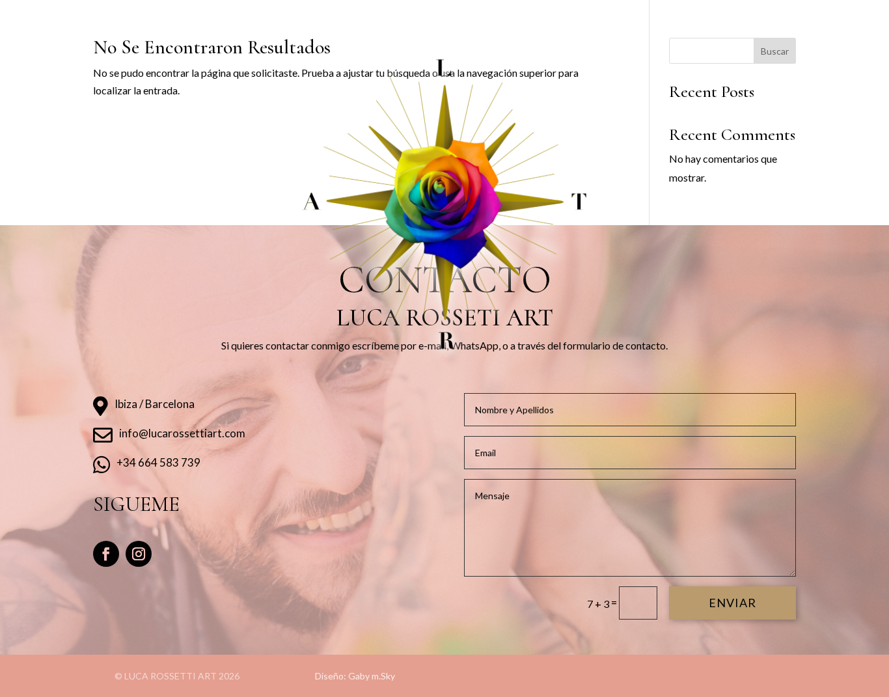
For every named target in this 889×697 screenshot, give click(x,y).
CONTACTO (583, 16)
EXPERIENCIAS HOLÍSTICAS (397, 16)
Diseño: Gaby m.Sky (355, 675)
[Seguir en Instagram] (139, 554)
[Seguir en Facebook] (106, 554)
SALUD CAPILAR (507, 16)
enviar (732, 602)
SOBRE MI (300, 16)
